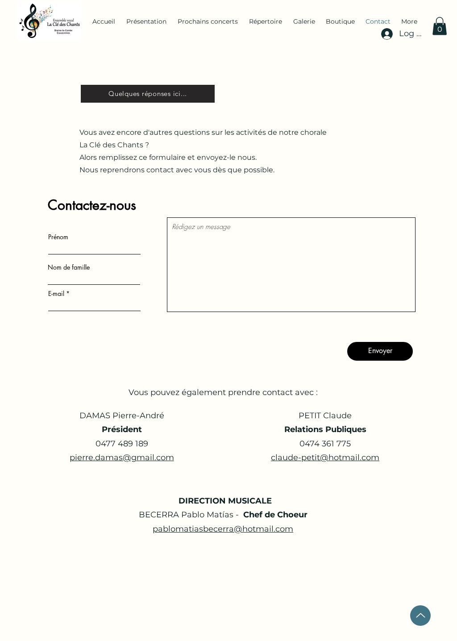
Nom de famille (69, 267)
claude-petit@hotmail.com (325, 457)
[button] (439, 26)
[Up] (420, 615)
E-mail (56, 294)
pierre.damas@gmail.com (122, 457)
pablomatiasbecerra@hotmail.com (223, 529)
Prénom (58, 237)
